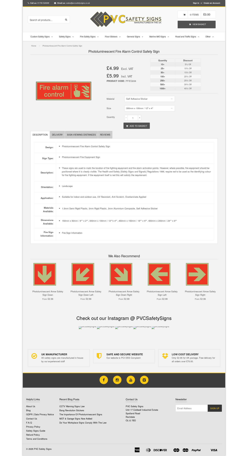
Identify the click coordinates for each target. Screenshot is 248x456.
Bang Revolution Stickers (71, 410)
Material (110, 98)
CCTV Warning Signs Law (72, 406)
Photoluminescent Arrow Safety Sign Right (200, 293)
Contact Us (31, 418)
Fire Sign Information (72, 232)
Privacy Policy (33, 426)
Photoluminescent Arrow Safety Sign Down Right (124, 293)
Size (109, 108)
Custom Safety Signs (40, 36)
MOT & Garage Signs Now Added (75, 418)
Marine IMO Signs (157, 36)
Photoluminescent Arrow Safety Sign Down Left (86, 293)
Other (208, 36)
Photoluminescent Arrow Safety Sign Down (47, 293)
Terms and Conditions (36, 438)
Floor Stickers (111, 36)
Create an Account (212, 3)
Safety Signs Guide (35, 430)
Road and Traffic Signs (185, 36)
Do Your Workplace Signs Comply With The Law (82, 422)
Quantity (111, 117)
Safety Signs (65, 36)
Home (33, 45)
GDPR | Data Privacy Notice (40, 414)
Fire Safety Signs (87, 36)
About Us (30, 406)
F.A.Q (29, 422)
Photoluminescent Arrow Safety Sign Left (162, 293)
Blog (28, 410)
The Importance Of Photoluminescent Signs (80, 414)
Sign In (196, 3)
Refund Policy (33, 434)
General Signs (133, 36)
